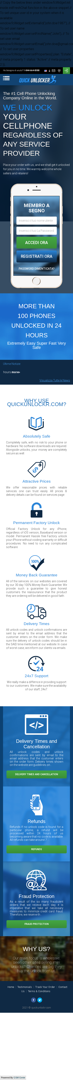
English (50, 75)
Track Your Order (45, 986)
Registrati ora (36, 256)
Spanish (50, 79)
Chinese (50, 97)
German (50, 90)
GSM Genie (19, 1077)
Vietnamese (52, 93)
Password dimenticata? (37, 268)
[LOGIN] (66, 70)
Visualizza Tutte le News (55, 380)
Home (11, 986)
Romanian (51, 116)
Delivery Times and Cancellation (36, 774)
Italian (49, 101)
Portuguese (52, 112)
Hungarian (52, 104)
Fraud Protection (37, 924)
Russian (50, 82)
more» (7, 372)
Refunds (36, 849)
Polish (49, 108)
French (50, 86)
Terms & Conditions (39, 991)
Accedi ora (36, 242)
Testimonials (24, 986)
